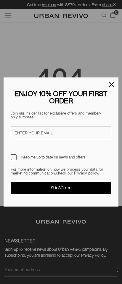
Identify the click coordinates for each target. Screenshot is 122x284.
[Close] (111, 84)
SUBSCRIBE (61, 187)
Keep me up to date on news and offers (53, 157)
